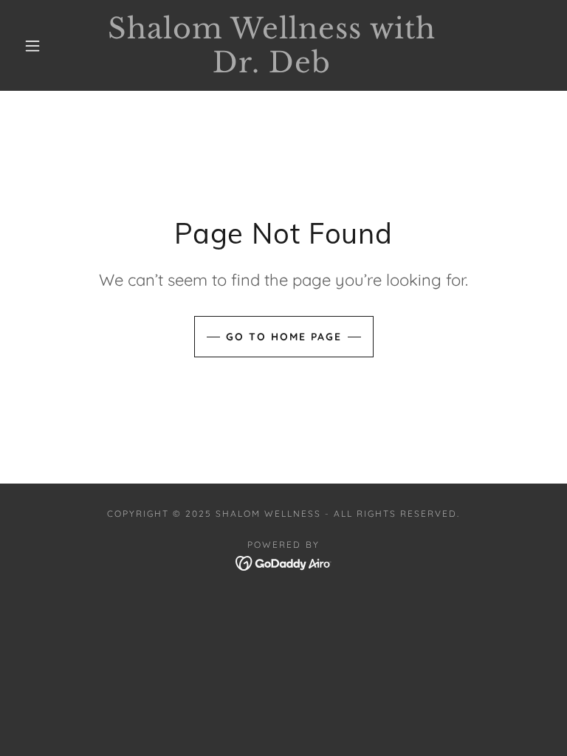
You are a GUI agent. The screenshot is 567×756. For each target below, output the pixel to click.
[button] (32, 46)
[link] (272, 68)
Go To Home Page (284, 336)
